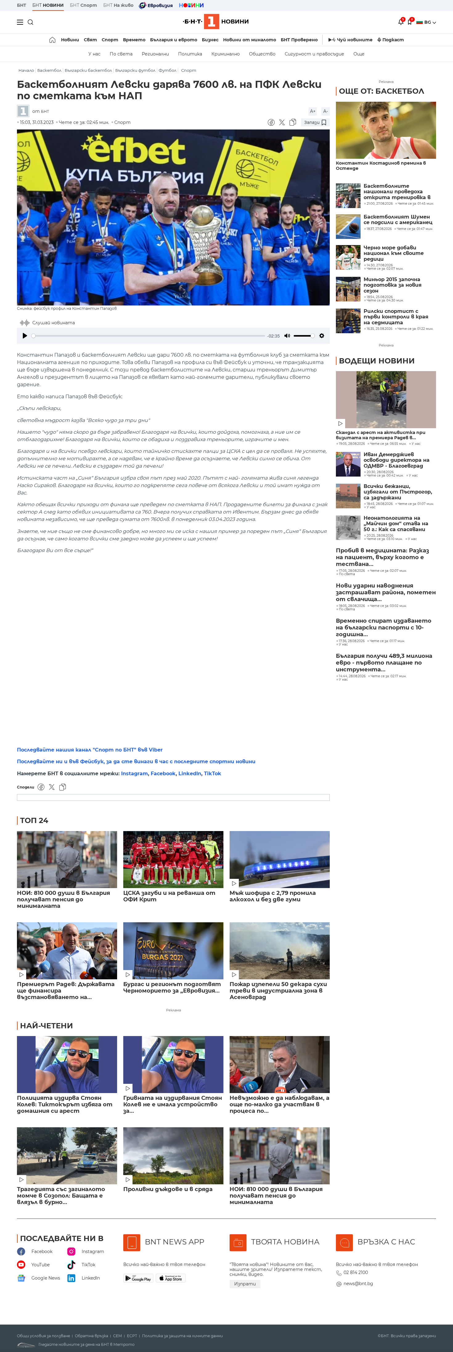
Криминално (225, 54)
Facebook (163, 773)
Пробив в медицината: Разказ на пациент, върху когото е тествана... (382, 557)
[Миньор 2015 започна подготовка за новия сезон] (348, 289)
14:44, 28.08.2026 (352, 676)
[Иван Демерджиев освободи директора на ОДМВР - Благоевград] (348, 464)
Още (359, 54)
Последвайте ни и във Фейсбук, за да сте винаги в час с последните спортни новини (136, 761)
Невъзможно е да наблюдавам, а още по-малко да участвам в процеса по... (279, 1104)
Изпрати (245, 1284)
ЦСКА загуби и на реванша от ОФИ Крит (169, 896)
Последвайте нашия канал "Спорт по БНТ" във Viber (90, 750)
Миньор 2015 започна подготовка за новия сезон (393, 285)
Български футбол (135, 70)
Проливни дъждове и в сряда (168, 1189)
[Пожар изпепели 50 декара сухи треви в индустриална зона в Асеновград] (280, 950)
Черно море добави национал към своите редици (394, 253)
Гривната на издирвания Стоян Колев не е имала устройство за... (172, 1104)
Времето (134, 40)
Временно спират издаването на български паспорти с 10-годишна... (383, 627)
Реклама (173, 1010)
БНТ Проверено (299, 40)
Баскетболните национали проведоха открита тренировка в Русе (397, 191)
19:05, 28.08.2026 (352, 444)
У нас (94, 54)
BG (428, 22)
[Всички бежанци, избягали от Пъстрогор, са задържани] (348, 496)
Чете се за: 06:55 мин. (388, 444)
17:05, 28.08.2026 (352, 571)
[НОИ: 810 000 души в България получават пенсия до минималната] (67, 859)
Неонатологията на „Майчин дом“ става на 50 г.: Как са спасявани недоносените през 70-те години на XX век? (400, 523)
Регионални (155, 54)
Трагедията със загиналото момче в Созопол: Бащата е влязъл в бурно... (61, 1196)
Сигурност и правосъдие (314, 54)
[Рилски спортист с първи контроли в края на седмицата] (348, 321)
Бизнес (210, 40)
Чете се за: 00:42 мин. (385, 475)
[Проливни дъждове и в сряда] (173, 1155)
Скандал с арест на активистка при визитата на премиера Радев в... (381, 435)
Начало (26, 70)
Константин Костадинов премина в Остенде (381, 166)
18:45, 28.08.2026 (380, 504)
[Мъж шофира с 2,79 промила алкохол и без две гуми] (280, 859)
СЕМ (117, 1336)
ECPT (132, 1336)
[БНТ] (24, 111)
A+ (313, 111)
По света (121, 54)
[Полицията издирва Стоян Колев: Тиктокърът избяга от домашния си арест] (67, 1064)
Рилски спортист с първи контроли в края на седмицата (396, 317)
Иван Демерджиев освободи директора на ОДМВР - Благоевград (397, 460)
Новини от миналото (249, 40)
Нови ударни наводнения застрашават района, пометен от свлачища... (386, 592)
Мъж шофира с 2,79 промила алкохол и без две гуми (273, 896)
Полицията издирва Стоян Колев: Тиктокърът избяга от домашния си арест (64, 1104)
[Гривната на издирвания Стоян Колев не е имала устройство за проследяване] (173, 1064)
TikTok (212, 773)
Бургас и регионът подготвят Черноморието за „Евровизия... (172, 987)
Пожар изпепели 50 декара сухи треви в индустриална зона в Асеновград (278, 991)
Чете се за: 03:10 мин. (385, 539)
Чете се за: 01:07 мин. (416, 504)
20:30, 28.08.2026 (380, 472)
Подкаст (393, 40)
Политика (190, 54)
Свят (90, 40)
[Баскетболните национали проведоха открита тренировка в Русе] (348, 195)
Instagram (134, 773)
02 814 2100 (356, 1272)
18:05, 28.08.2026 (352, 606)
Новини (70, 40)
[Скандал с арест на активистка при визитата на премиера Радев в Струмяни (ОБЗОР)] (386, 399)
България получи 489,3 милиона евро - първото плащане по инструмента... (384, 663)
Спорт (110, 40)
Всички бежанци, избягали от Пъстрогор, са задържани (398, 492)
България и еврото (173, 40)
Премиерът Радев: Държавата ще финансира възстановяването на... (66, 991)
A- (325, 111)
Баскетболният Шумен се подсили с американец (398, 219)
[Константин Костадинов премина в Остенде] (386, 130)
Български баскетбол (88, 70)
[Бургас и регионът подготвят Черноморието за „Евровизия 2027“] (173, 950)
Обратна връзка (91, 1336)
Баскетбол (49, 70)
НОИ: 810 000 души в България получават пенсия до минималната (63, 899)
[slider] (148, 336)
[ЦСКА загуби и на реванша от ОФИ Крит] (173, 859)
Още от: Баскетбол (381, 91)
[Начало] (52, 40)
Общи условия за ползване (43, 1336)
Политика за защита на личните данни (182, 1336)
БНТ (21, 5)
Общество (262, 54)
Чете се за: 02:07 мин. (388, 571)
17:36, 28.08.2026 (352, 641)
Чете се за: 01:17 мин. (387, 641)
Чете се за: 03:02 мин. (388, 606)
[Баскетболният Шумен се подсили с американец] (348, 226)
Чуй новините (355, 40)
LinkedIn (189, 773)
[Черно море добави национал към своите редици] (348, 257)
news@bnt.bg (358, 1283)
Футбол (167, 70)
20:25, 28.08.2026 (380, 536)
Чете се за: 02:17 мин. (388, 676)
